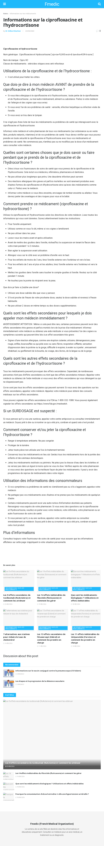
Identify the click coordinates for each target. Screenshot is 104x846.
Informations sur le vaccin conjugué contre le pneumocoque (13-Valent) (48, 670)
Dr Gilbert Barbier (13, 31)
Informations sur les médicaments (23, 14)
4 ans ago (20, 674)
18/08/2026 (76, 604)
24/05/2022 (29, 31)
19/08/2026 (42, 604)
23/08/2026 (8, 604)
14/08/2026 (8, 643)
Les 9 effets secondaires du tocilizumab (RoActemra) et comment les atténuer (16, 598)
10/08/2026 (76, 646)
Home (5, 14)
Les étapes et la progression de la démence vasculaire (39, 681)
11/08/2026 (42, 646)
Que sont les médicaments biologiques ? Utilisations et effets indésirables (84, 598)
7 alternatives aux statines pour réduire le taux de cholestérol (16, 637)
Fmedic (52, 4)
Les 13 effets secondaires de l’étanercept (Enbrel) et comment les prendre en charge (51, 638)
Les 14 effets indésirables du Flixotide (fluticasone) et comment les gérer (51, 598)
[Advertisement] (52, 40)
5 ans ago (20, 684)
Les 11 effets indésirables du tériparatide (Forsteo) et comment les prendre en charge (85, 638)
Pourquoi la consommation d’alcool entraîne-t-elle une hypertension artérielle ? (52, 794)
